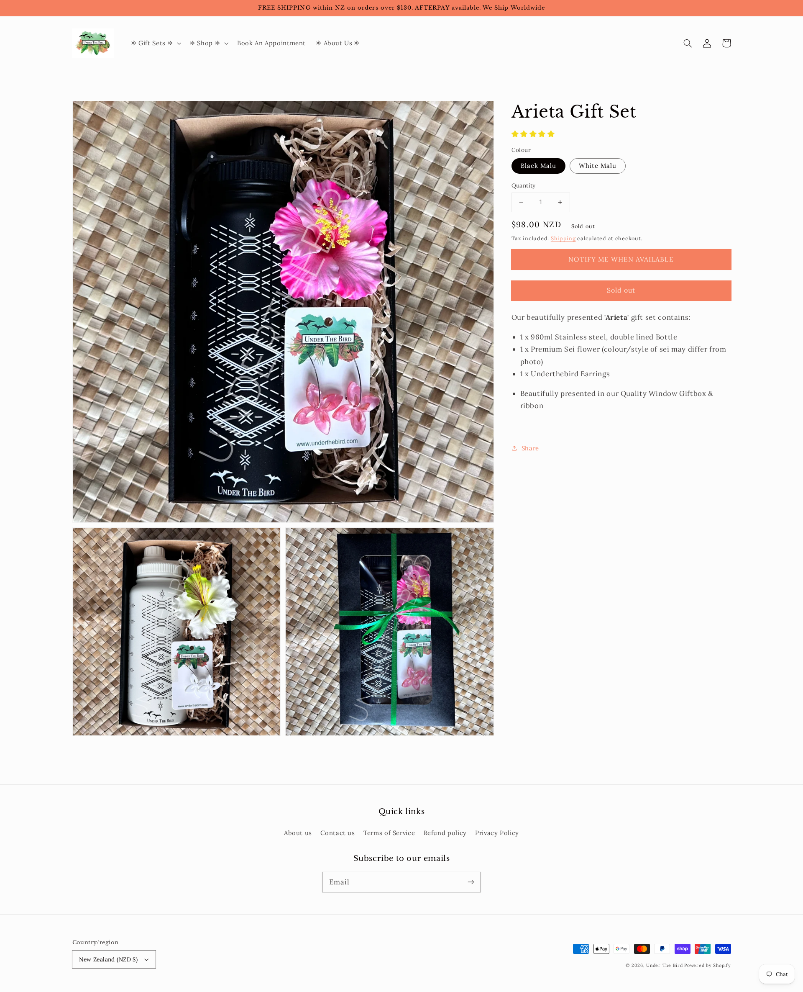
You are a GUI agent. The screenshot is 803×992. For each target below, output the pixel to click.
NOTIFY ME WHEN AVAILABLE (620, 259)
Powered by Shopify (707, 965)
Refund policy (445, 833)
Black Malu (539, 166)
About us (298, 833)
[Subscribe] (471, 882)
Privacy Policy (497, 833)
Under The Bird (664, 965)
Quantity (523, 185)
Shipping (563, 238)
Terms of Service (389, 833)
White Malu (598, 166)
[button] (688, 43)
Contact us (337, 833)
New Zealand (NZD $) (108, 959)
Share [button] (530, 448)
